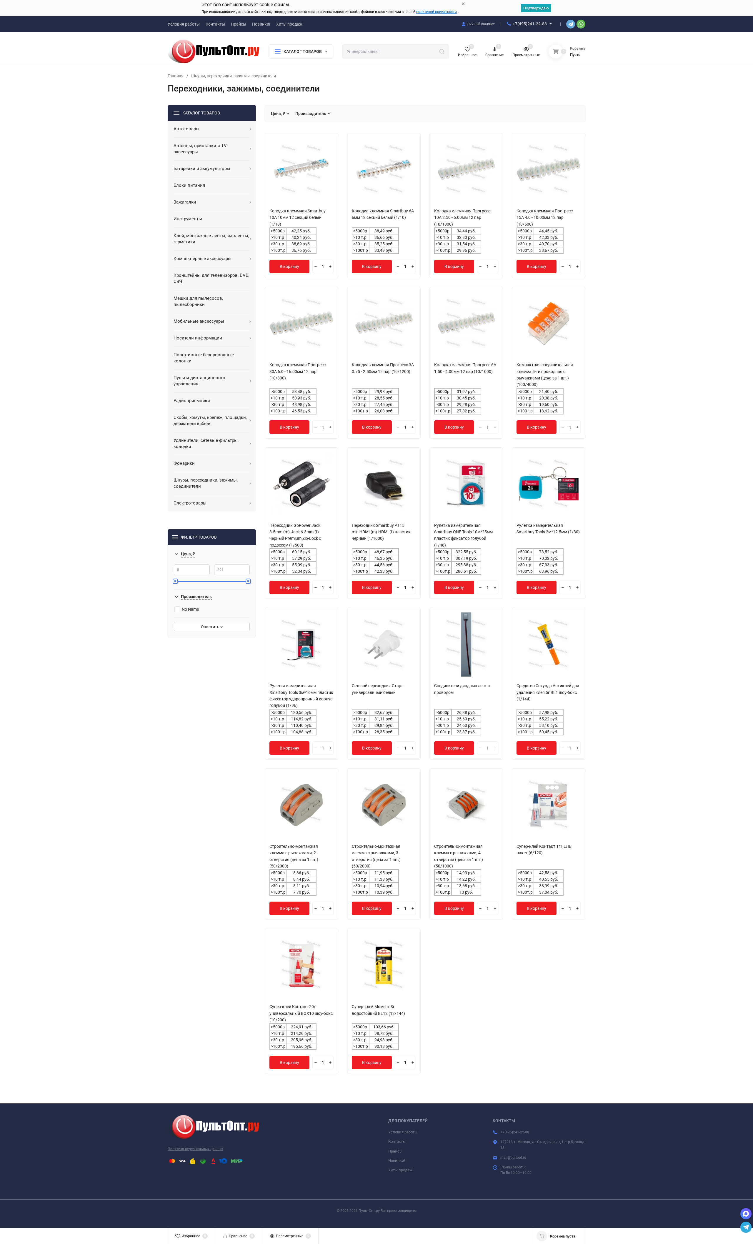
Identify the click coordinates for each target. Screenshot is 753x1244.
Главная (176, 76)
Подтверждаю (536, 8)
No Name (190, 609)
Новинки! (396, 1160)
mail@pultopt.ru (513, 1157)
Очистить (210, 627)
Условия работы (402, 1132)
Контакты (397, 1141)
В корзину (289, 266)
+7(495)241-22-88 (530, 23)
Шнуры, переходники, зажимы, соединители (233, 76)
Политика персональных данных (195, 1149)
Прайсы (395, 1151)
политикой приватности (436, 12)
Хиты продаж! (400, 1170)
